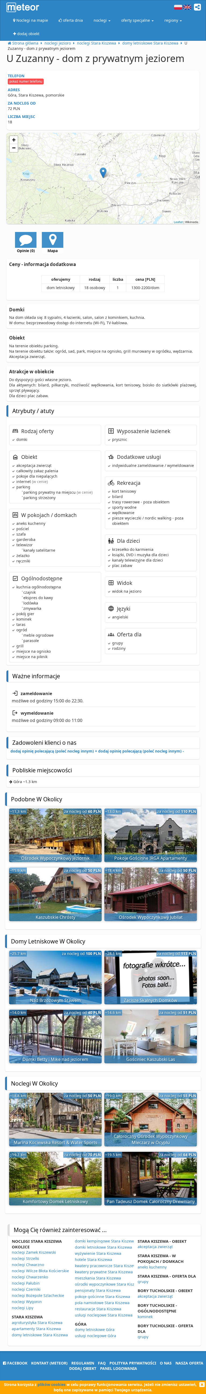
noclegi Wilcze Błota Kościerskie (40, 1270)
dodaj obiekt (82, 1368)
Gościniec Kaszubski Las (150, 1059)
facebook (16, 1363)
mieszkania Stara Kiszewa (98, 1278)
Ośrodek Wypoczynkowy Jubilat (151, 917)
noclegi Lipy (22, 1307)
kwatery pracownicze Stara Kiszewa (106, 1265)
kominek (145, 1316)
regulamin (82, 1363)
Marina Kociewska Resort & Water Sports (55, 1142)
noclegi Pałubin (26, 1283)
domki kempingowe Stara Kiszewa (105, 1241)
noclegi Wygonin (27, 1301)
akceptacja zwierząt (155, 1246)
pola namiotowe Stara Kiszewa (102, 1302)
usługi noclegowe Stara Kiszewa (104, 1315)
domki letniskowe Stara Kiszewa (103, 1247)
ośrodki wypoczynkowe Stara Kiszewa (108, 1284)
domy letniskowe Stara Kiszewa (40, 1334)
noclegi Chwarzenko (30, 1276)
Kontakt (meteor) (49, 1363)
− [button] (14, 148)
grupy (143, 1281)
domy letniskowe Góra (95, 1329)
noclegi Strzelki (25, 1258)
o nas (166, 1363)
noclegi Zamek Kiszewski (34, 1252)
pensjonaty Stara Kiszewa (98, 1290)
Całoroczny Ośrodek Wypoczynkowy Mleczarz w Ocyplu (150, 1139)
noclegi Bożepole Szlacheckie (38, 1295)
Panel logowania (118, 1368)
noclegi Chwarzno (28, 1264)
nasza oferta (189, 1363)
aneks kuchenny (152, 1267)
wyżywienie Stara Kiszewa (98, 1253)
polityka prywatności (132, 1363)
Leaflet (178, 222)
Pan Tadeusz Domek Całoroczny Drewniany (151, 1201)
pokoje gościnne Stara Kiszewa (102, 1296)
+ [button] (14, 140)
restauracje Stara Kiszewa (98, 1308)
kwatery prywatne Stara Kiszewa (104, 1271)
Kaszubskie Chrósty (55, 917)
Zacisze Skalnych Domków (150, 1000)
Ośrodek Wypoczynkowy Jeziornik (55, 858)
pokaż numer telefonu (25, 81)
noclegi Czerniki (26, 1289)
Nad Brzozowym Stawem (55, 1000)
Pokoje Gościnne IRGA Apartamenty (150, 858)
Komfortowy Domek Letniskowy (55, 1201)
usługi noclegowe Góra (95, 1335)
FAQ (102, 1363)
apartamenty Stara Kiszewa (36, 1328)
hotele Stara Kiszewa (93, 1259)
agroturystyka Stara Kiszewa (37, 1322)
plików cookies (51, 1384)
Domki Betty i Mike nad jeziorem (55, 1059)
